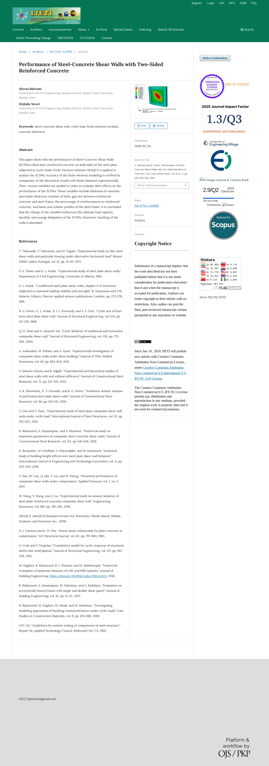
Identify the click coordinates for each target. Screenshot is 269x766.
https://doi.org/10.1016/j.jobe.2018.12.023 (78, 576)
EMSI (243, 3)
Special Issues (123, 29)
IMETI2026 (65, 38)
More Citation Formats (152, 185)
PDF (143, 126)
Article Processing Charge (33, 38)
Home (23, 51)
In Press (101, 29)
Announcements (60, 29)
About (82, 29)
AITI (221, 3)
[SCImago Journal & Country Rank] (224, 180)
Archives (36, 29)
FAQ (253, 3)
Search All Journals (171, 29)
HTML (160, 126)
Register (197, 3)
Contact (107, 38)
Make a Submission (215, 58)
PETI (232, 3)
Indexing (145, 29)
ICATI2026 (87, 38)
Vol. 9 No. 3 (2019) (61, 51)
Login (210, 3)
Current (18, 29)
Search (248, 29)
